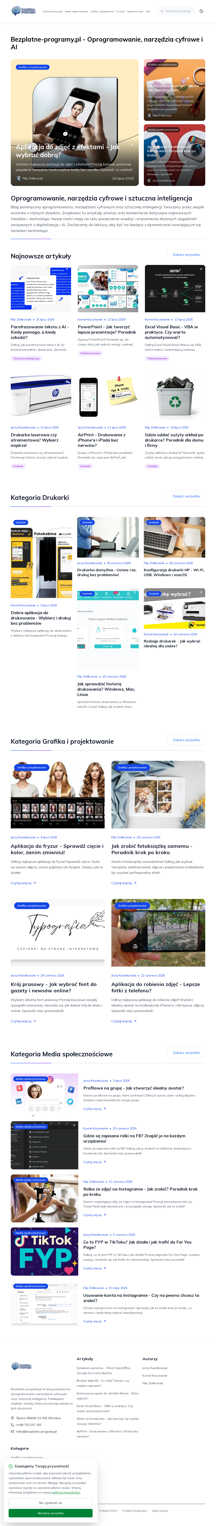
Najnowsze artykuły (52, 11)
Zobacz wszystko (186, 254)
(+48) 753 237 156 (28, 1425)
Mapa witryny (160, 1510)
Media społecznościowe (76, 11)
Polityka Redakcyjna (134, 1510)
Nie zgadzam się (50, 1503)
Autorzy (150, 1358)
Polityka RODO (108, 1510)
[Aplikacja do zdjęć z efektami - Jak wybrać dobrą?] (75, 122)
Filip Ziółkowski (21, 319)
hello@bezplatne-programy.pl (36, 1431)
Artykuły (85, 1358)
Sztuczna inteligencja (26, 358)
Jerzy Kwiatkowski (23, 427)
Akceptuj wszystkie (51, 1513)
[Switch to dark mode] (201, 11)
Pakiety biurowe (135, 11)
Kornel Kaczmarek (90, 319)
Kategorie (20, 1448)
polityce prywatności (66, 1492)
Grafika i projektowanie (102, 11)
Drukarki (120, 11)
